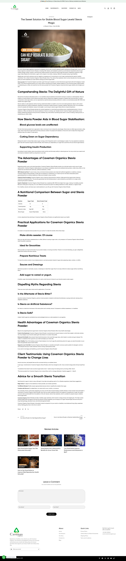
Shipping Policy (84, 535)
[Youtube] (111, 558)
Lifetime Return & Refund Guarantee (89, 533)
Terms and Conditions (86, 538)
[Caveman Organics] (15, 8)
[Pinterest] (25, 409)
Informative (51, 16)
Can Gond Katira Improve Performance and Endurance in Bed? (73, 450)
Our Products (54, 8)
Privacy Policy (84, 531)
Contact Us (72, 8)
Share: (19, 409)
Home (46, 8)
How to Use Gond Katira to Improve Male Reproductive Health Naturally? (28, 472)
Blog (79, 8)
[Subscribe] (38, 549)
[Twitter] (28, 409)
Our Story (64, 8)
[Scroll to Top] (123, 553)
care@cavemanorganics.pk (109, 534)
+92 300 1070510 (106, 532)
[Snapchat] (108, 558)
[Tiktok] (114, 558)
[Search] (105, 8)
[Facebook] (23, 409)
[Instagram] (105, 558)
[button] (114, 8)
